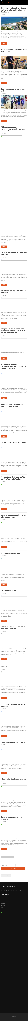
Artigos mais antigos (7, 856)
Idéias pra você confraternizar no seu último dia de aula (13, 405)
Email (2, 907)
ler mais (3, 43)
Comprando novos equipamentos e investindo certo (13, 516)
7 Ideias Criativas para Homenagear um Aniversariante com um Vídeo (13, 129)
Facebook (3, 903)
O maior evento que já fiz (10, 553)
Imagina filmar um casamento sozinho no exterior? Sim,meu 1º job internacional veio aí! (13, 331)
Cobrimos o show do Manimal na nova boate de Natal (13, 628)
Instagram (3, 905)
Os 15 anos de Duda (8, 591)
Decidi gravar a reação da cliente (13, 442)
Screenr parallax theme (10, 1019)
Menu (26, 2)
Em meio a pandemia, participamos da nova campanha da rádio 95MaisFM (13, 366)
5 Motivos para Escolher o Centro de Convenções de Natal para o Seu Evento (13, 10)
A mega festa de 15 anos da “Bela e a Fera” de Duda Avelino (13, 478)
